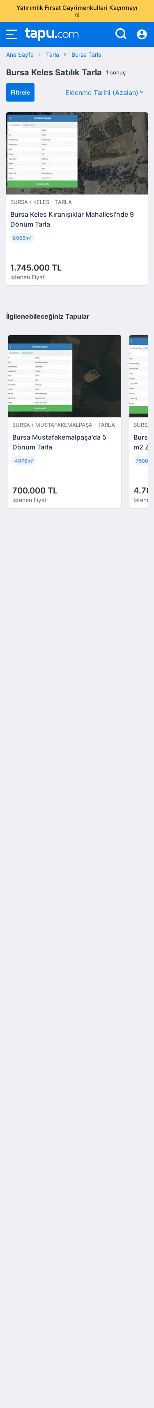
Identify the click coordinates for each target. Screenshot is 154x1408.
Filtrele (20, 92)
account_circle (142, 34)
